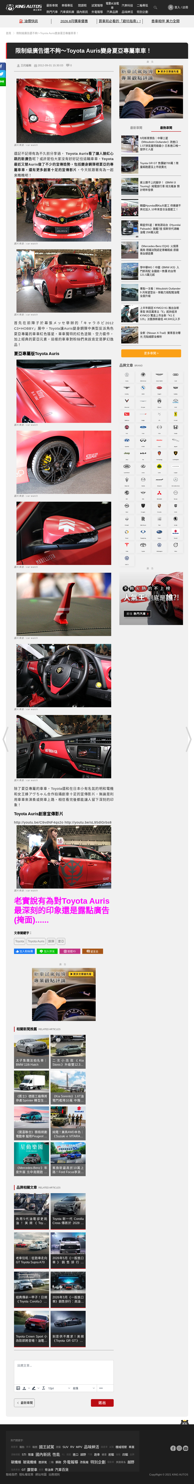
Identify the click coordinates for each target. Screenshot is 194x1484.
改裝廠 (84, 1462)
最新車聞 (52, 5)
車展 (131, 1447)
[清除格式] (43, 1388)
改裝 (58, 1447)
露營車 (32, 1470)
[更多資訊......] (101, 1388)
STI (24, 1454)
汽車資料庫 (67, 11)
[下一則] (188, 739)
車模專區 (67, 5)
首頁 (8, 33)
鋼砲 (58, 1462)
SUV (65, 1447)
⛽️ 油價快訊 (28, 21)
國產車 (104, 1447)
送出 (102, 1403)
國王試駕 (46, 1447)
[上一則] (5, 739)
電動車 (110, 1462)
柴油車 (49, 1469)
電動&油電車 (112, 5)
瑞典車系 (15, 1469)
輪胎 (22, 1447)
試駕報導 (97, 5)
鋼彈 (51, 941)
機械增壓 (121, 1447)
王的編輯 (26, 65)
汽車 (90, 1454)
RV (72, 1447)
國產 (68, 1454)
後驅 (118, 1454)
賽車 (28, 1447)
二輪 (51, 1462)
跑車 (97, 1454)
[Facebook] (173, 1448)
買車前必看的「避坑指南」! (120, 21)
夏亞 (61, 941)
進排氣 (42, 1462)
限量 (31, 1454)
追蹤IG (71, 951)
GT (24, 1469)
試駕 (111, 1447)
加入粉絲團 (26, 951)
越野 (83, 1454)
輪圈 (34, 1447)
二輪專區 (142, 5)
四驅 (125, 1454)
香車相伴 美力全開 (165, 21)
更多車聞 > (151, 353)
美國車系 (121, 1462)
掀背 (41, 1469)
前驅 (111, 1454)
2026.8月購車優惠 (74, 21)
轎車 (104, 1454)
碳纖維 (16, 1462)
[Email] (185, 1448)
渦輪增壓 (15, 1454)
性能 (56, 1455)
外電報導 (97, 11)
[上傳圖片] (18, 1388)
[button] (26, 1388)
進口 (75, 1454)
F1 (63, 1454)
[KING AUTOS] (24, 7)
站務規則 (54, 1474)
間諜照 (82, 5)
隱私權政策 (26, 1474)
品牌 (132, 1454)
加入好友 (49, 951)
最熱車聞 (166, 127)
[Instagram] (179, 1448)
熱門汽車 (52, 11)
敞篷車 (14, 1447)
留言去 (94, 951)
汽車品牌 (112, 11)
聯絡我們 (11, 1474)
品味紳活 (127, 11)
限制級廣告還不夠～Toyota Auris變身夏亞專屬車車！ (47, 33)
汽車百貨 (62, 1470)
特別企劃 (142, 11)
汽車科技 (127, 5)
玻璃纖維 (30, 1462)
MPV (79, 1447)
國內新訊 (82, 11)
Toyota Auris (36, 941)
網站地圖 (41, 1474)
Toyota (19, 941)
